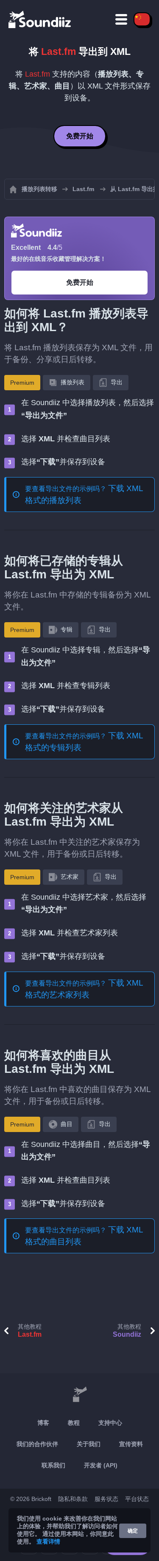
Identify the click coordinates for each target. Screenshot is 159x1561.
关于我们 (88, 1444)
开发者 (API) (100, 1465)
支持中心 (110, 1422)
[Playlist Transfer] (40, 19)
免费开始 (79, 136)
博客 (43, 1422)
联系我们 (53, 1465)
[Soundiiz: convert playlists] (79, 1394)
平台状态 (137, 1498)
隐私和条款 (73, 1498)
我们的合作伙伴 (37, 1444)
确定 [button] (133, 1531)
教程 (74, 1422)
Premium (22, 382)
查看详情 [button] (48, 1541)
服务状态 (106, 1498)
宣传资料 (131, 1444)
